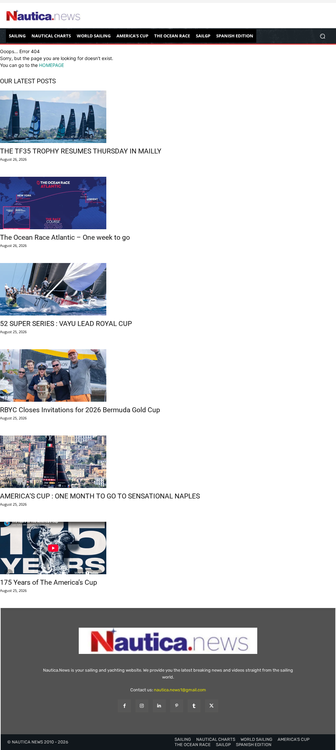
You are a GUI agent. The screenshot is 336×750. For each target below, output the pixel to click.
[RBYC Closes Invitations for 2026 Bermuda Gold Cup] (168, 375)
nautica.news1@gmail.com (180, 689)
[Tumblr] (194, 705)
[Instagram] (142, 705)
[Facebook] (124, 705)
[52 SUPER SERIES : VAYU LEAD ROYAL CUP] (168, 289)
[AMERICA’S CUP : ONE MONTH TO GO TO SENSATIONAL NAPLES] (168, 462)
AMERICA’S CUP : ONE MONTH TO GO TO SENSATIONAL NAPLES (100, 496)
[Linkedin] (159, 705)
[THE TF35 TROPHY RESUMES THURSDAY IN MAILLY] (168, 117)
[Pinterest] (176, 705)
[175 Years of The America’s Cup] (168, 548)
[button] (322, 36)
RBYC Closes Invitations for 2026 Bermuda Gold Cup (80, 410)
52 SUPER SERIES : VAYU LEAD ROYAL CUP (66, 324)
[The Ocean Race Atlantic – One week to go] (168, 203)
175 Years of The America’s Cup (48, 582)
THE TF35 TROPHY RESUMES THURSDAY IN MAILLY (80, 151)
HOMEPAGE (51, 65)
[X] (211, 705)
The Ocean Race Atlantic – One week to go (65, 237)
